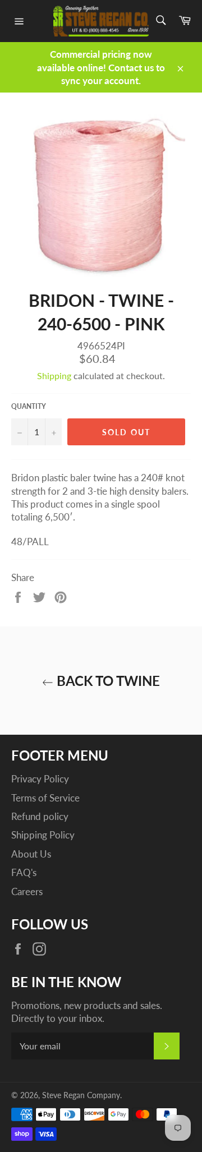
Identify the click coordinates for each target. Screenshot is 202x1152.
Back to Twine (106, 680)
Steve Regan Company (81, 1095)
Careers (27, 891)
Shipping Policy (43, 835)
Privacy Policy (40, 779)
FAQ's (23, 872)
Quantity (28, 406)
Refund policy (39, 816)
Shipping (54, 375)
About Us (31, 854)
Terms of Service (45, 798)
